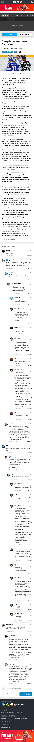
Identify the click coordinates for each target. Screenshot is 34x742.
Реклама (12, 712)
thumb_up (30, 250)
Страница (9, 34)
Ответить (29, 255)
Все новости (24, 34)
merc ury (19, 308)
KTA (7, 446)
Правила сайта (6, 718)
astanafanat (9, 624)
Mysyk (16, 359)
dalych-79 (9, 250)
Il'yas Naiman (12, 260)
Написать (26, 694)
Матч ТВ (12, 239)
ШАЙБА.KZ (17, 2)
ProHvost (11, 424)
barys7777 (12, 272)
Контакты (4, 712)
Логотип (19, 712)
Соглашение (5, 721)
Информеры (5, 727)
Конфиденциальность (20, 718)
